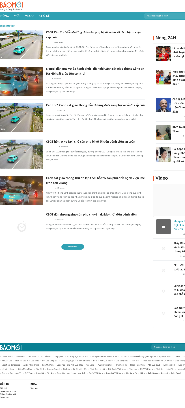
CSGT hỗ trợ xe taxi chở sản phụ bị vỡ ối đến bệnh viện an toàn (90, 142)
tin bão (66, 369)
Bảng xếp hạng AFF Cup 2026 (70, 365)
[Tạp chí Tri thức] (176, 256)
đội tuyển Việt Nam (117, 369)
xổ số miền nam (25, 369)
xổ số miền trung (31, 365)
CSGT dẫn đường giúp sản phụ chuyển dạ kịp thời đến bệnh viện (91, 214)
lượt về (170, 369)
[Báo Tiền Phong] (176, 116)
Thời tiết (135, 361)
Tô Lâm (50, 373)
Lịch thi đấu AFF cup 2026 (27, 361)
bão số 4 (40, 369)
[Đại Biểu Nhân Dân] (49, 43)
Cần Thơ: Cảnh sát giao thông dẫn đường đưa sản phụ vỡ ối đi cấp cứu (95, 105)
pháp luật (20, 357)
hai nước (33, 357)
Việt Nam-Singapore (11, 365)
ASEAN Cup (7, 361)
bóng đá (40, 373)
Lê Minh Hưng (8, 369)
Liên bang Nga (67, 361)
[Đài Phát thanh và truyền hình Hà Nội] (177, 321)
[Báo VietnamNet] (176, 166)
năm (142, 373)
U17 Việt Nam (146, 369)
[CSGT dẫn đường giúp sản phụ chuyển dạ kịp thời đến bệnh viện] (21, 226)
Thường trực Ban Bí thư (77, 357)
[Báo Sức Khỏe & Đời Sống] (49, 220)
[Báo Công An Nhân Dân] (51, 147)
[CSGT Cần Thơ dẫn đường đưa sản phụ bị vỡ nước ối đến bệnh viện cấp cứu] (21, 44)
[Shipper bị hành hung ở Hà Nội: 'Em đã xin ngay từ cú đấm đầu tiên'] (163, 226)
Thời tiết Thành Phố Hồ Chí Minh (157, 361)
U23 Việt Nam (83, 361)
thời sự (159, 369)
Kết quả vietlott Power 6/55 (104, 357)
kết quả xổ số (106, 361)
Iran (95, 361)
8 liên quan (58, 43)
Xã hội (177, 357)
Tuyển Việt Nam (96, 373)
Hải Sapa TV (131, 373)
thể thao (29, 373)
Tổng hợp (34, 388)
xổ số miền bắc (80, 369)
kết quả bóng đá (49, 361)
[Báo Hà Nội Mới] (49, 188)
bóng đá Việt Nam (114, 373)
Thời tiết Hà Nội (97, 369)
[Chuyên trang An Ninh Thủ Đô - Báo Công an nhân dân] (48, 79)
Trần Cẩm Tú (121, 365)
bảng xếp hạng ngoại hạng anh (71, 373)
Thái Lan (133, 369)
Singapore (59, 357)
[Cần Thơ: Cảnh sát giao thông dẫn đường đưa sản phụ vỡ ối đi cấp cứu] (21, 117)
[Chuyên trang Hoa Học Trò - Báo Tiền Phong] (174, 89)
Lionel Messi (7, 357)
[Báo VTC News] (177, 61)
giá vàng (90, 365)
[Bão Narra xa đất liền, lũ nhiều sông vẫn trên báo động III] (163, 313)
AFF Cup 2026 (154, 365)
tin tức (123, 357)
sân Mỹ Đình (47, 365)
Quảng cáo (4, 397)
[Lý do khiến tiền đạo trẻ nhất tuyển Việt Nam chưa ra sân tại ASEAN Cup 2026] (163, 53)
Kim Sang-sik (169, 365)
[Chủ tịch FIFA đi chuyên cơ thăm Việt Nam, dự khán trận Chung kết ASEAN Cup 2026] (163, 105)
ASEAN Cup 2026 (105, 365)
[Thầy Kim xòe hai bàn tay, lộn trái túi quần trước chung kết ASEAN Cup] (163, 248)
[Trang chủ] (11, 6)
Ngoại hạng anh (137, 365)
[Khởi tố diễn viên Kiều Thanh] (163, 132)
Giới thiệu (4, 388)
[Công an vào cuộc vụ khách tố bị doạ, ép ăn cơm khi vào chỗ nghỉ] (163, 291)
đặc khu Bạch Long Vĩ (11, 373)
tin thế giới (45, 357)
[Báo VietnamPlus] (50, 111)
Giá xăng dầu (122, 361)
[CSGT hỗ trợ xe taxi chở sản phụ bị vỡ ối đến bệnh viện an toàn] (21, 154)
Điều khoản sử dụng (8, 391)
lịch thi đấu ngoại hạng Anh (143, 357)
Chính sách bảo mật (8, 394)
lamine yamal (53, 369)
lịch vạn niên (165, 357)
